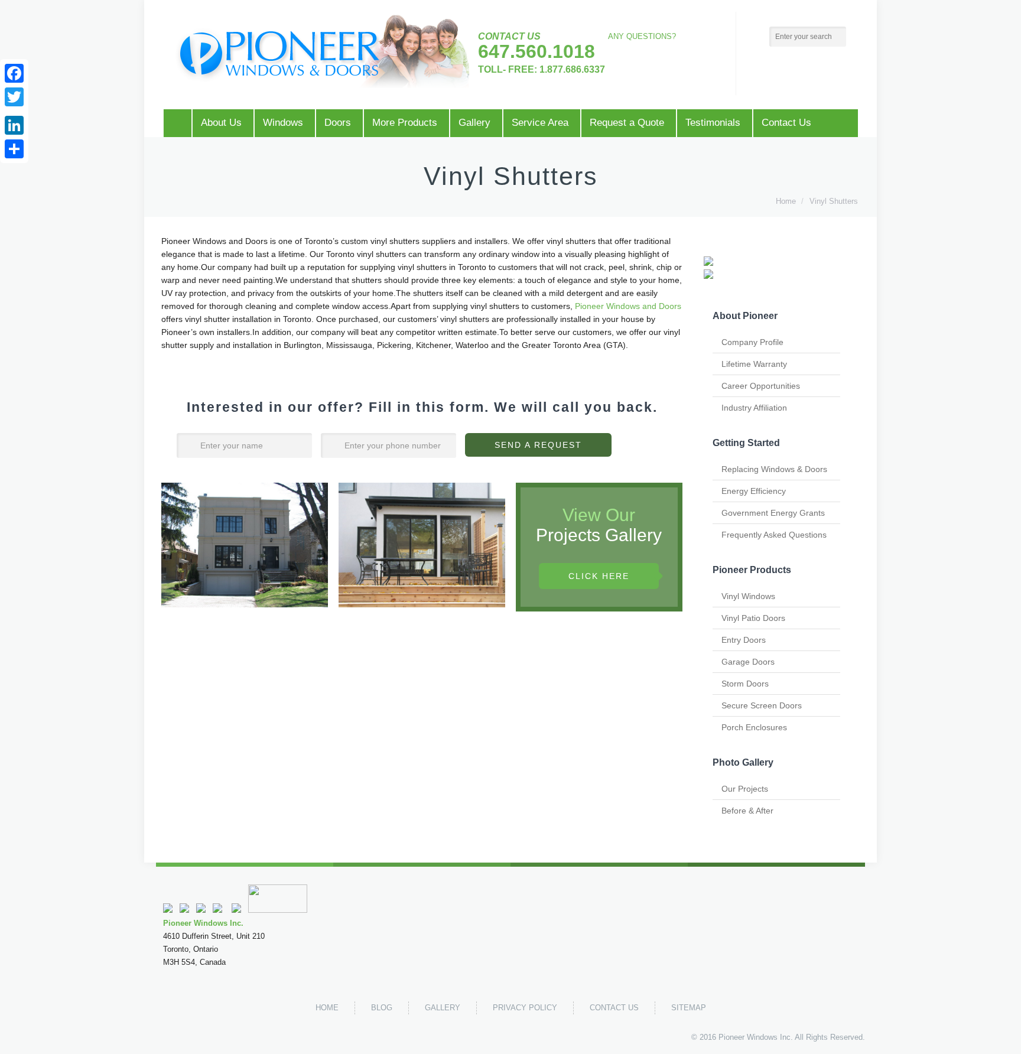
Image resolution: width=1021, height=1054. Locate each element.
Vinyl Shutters (833, 201)
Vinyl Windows (748, 596)
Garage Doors (748, 661)
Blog (381, 1007)
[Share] (14, 149)
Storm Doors (745, 683)
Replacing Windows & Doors (774, 469)
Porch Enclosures (754, 727)
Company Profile (752, 342)
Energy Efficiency (753, 491)
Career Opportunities (760, 386)
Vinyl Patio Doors (753, 618)
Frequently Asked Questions (774, 534)
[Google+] (14, 111)
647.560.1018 (536, 51)
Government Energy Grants (773, 513)
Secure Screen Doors (761, 705)
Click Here (598, 576)
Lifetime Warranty (754, 364)
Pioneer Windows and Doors (628, 306)
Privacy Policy (525, 1007)
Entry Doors (743, 640)
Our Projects (744, 788)
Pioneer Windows (748, 1037)
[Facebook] (14, 73)
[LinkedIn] (14, 125)
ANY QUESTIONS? (642, 36)
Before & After (747, 810)
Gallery (442, 1007)
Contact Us (614, 1007)
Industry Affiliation (754, 407)
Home (786, 201)
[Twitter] (236, 910)
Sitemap (688, 1007)
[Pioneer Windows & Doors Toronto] (322, 51)
